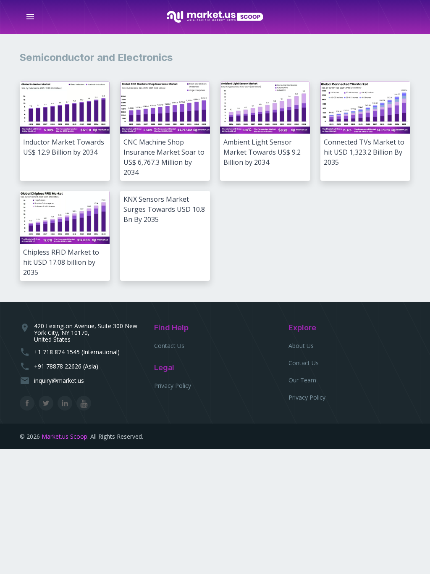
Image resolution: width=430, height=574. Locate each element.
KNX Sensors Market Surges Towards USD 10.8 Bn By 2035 (164, 209)
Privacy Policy (172, 386)
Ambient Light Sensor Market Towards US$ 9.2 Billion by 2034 (262, 152)
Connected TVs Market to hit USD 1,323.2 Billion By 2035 (364, 152)
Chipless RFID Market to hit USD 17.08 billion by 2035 (61, 262)
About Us (301, 346)
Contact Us (169, 346)
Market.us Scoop (64, 436)
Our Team (302, 380)
